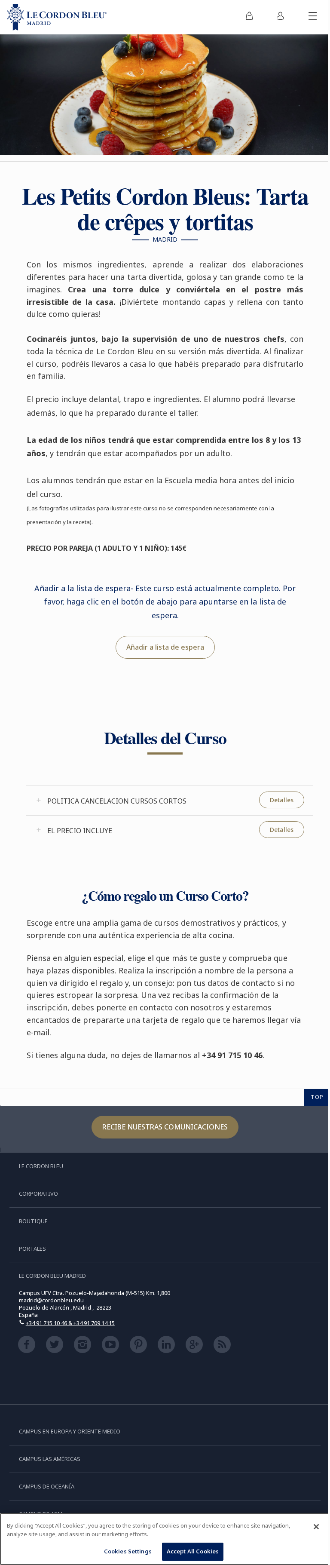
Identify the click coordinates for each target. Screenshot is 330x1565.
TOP (317, 1097)
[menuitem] (249, 17)
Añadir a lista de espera (165, 647)
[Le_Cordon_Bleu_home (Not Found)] (56, 17)
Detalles (281, 800)
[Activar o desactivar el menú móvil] (313, 17)
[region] (165, 1539)
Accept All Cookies (193, 1551)
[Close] (316, 1526)
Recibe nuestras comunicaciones (165, 1127)
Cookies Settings (128, 1551)
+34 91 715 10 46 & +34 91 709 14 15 (70, 1323)
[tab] (169, 801)
